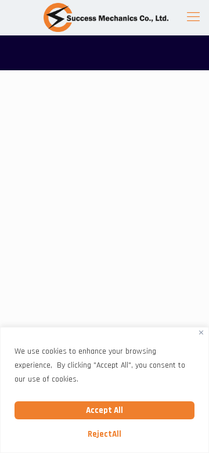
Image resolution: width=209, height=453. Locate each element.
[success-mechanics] (104, 17)
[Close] (201, 332)
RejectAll (104, 434)
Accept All (104, 410)
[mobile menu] (193, 17)
